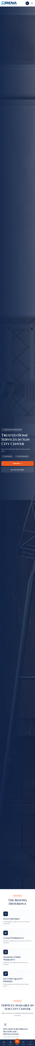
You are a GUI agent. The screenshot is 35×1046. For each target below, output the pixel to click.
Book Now (16, 463)
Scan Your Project (18, 470)
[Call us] (27, 3)
